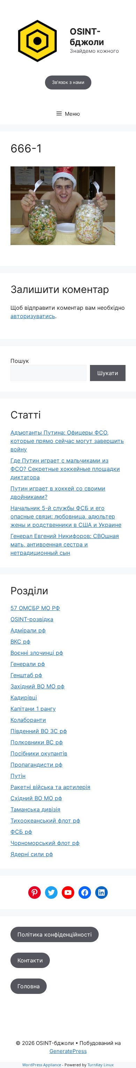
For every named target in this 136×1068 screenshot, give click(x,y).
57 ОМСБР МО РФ (35, 607)
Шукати (107, 373)
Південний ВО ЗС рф (38, 730)
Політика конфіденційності (54, 934)
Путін (17, 775)
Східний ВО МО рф (36, 798)
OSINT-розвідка (31, 619)
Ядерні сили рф (31, 854)
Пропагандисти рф (36, 764)
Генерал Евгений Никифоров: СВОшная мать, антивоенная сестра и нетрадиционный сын (64, 544)
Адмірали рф (28, 630)
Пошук (19, 360)
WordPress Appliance (41, 1064)
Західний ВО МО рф (37, 686)
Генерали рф (27, 663)
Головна (28, 986)
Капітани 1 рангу (33, 708)
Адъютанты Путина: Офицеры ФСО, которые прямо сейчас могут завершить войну (67, 441)
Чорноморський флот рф (45, 842)
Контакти (30, 960)
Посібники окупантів (38, 753)
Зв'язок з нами (68, 82)
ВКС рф (20, 641)
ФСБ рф (21, 831)
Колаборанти (28, 719)
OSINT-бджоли (87, 36)
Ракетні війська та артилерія (50, 786)
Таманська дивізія (35, 809)
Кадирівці (23, 697)
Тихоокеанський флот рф (45, 820)
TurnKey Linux (101, 1064)
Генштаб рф (26, 675)
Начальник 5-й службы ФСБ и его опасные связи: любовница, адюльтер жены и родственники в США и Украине (65, 516)
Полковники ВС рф (36, 742)
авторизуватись (32, 316)
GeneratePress (68, 1051)
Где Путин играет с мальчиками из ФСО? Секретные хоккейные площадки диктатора (65, 469)
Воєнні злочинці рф (36, 652)
